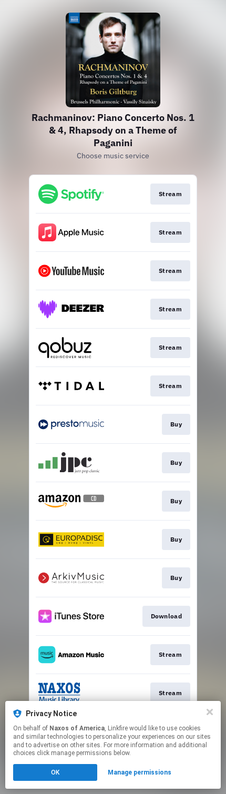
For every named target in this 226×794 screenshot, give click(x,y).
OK (55, 772)
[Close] (209, 712)
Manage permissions (139, 772)
